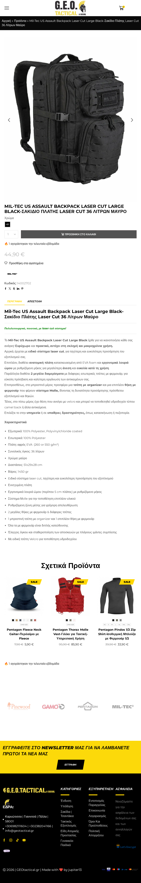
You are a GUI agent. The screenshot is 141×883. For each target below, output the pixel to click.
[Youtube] (24, 840)
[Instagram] (10, 840)
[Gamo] (53, 706)
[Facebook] (4, 840)
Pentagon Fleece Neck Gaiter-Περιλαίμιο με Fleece (24, 634)
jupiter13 (75, 870)
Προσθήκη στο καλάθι (80, 234)
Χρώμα (9, 218)
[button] (9, 120)
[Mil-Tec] (122, 706)
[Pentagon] (87, 706)
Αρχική (6, 21)
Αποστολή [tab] (34, 301)
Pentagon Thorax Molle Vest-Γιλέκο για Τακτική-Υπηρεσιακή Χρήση (70, 634)
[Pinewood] (18, 706)
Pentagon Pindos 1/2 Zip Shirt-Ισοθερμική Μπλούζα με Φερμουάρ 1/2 (117, 634)
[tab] (14, 301)
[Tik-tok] (17, 840)
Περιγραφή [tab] (14, 301)
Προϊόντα (20, 21)
